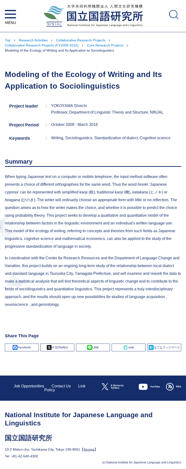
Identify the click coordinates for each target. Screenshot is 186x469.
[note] (129, 347)
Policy (49, 390)
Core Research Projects (105, 45)
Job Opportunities (29, 386)
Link (81, 386)
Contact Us (61, 386)
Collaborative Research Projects (80, 40)
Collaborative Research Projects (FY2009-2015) (41, 45)
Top (7, 40)
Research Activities (33, 40)
